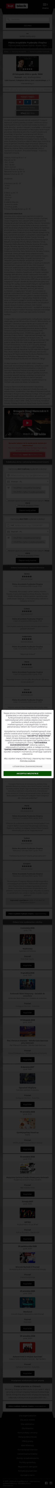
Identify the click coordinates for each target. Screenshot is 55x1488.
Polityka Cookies (27, 761)
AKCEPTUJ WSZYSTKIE (27, 773)
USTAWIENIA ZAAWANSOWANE (28, 766)
